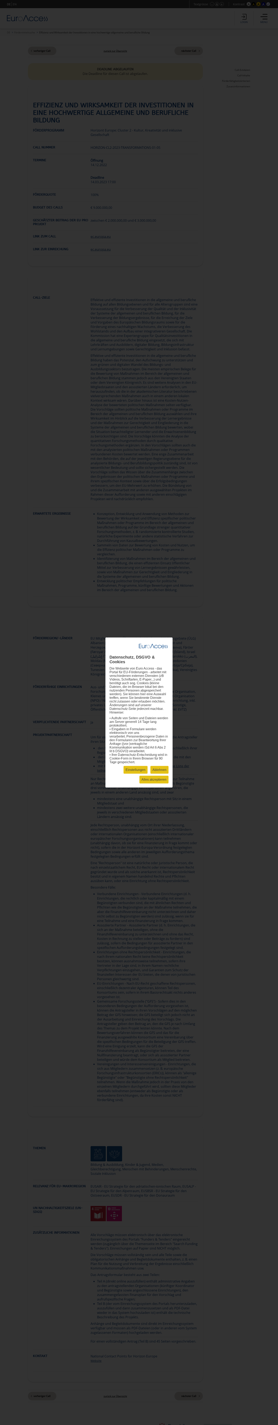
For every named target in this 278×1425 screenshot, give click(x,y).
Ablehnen (159, 770)
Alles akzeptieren (153, 779)
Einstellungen (136, 770)
